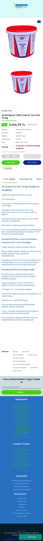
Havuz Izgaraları (21, 422)
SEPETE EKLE (11, 162)
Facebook (21, 501)
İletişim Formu (21, 510)
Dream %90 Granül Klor (24, 129)
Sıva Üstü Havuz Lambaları (21, 436)
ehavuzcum (22, 531)
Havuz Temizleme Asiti (21, 458)
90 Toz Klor (21, 452)
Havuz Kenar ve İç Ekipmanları (21, 420)
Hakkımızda (21, 498)
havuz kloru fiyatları (19, 367)
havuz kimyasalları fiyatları (22, 364)
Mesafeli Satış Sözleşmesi (21, 481)
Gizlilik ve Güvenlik (21, 484)
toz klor (15, 351)
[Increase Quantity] (18, 156)
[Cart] (38, 13)
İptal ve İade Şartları (21, 486)
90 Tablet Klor (21, 456)
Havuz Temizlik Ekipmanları (21, 410)
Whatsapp (32, 537)
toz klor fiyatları (18, 355)
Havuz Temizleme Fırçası (21, 416)
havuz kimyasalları (19, 361)
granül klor (34, 367)
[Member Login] (21, 13)
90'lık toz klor (17, 371)
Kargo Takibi (21, 516)
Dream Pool (7, 111)
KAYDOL (20, 392)
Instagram (21, 504)
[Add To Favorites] (32, 156)
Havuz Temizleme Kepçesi (21, 414)
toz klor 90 (25, 351)
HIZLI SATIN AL (32, 162)
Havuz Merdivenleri (21, 424)
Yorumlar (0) (25, 179)
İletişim (21, 507)
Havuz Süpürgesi (21, 412)
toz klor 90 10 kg (18, 358)
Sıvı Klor (21, 469)
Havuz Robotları (21, 428)
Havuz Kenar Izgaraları (21, 450)
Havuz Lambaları (21, 434)
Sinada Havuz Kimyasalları (21, 406)
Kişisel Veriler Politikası (21, 489)
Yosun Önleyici (21, 467)
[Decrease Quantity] (3, 156)
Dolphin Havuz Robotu (21, 430)
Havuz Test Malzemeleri (21, 418)
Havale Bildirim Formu (21, 513)
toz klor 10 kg (32, 355)
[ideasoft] (9, 539)
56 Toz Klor (21, 448)
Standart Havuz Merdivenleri (21, 464)
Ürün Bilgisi (9, 179)
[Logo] (21, 6)
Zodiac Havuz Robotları (21, 432)
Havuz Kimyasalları (21, 403)
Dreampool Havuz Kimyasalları (21, 408)
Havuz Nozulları (21, 426)
